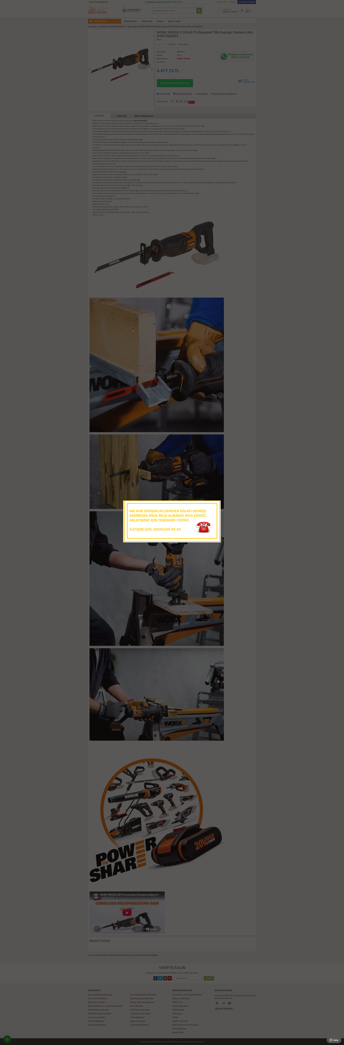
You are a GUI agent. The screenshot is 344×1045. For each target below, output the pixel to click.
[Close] (216, 503)
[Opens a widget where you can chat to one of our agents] (334, 1040)
